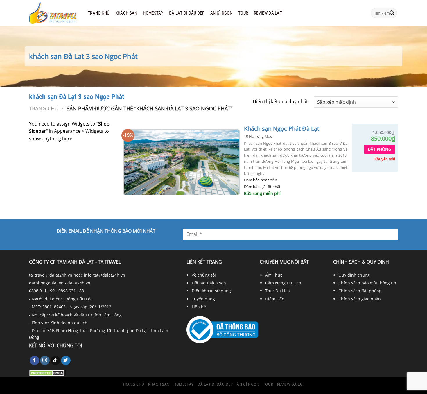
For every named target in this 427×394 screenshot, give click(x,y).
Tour (243, 13)
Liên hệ (199, 306)
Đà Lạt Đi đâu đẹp (186, 13)
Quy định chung (354, 275)
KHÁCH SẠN (126, 13)
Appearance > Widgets (78, 131)
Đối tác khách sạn (209, 283)
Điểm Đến (274, 299)
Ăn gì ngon (221, 13)
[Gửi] (392, 13)
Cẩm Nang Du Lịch (283, 283)
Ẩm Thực (273, 275)
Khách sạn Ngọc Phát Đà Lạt (281, 128)
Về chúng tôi (204, 275)
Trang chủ (99, 13)
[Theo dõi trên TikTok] (55, 361)
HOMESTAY (153, 13)
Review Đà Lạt (268, 13)
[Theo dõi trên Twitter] (66, 361)
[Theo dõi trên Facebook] (34, 361)
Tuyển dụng (203, 299)
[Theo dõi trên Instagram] (45, 361)
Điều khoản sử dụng (211, 290)
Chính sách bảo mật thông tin (367, 283)
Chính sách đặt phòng (359, 290)
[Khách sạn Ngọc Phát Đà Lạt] (181, 162)
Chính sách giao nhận (359, 299)
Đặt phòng (379, 149)
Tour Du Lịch (277, 290)
